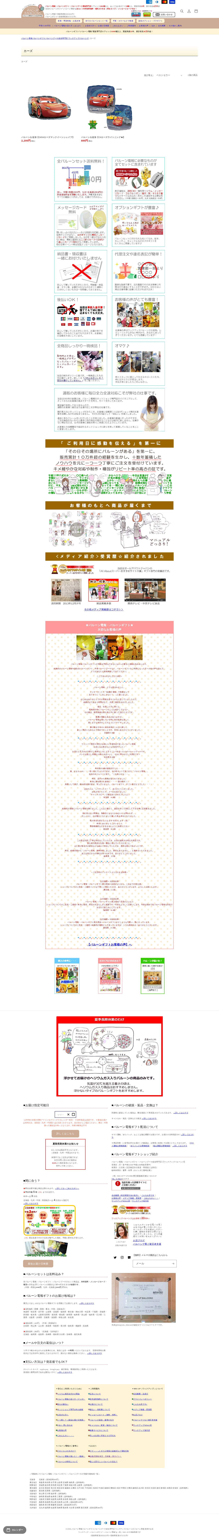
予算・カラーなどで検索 (123, 21)
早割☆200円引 (45, 26)
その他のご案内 (175, 26)
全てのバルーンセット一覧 (96, 21)
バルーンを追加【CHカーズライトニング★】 (103, 137)
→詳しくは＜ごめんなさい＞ (67, 1188)
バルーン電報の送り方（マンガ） (71, 1399)
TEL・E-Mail (117, 1179)
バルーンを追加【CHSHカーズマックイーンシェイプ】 (48, 137)
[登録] (173, 1263)
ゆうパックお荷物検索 (140, 1146)
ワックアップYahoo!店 (121, 1201)
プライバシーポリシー (142, 1399)
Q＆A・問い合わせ (64, 1425)
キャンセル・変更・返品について (104, 1425)
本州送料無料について (99, 1399)
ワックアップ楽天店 (140, 1201)
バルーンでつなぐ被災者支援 (145, 1420)
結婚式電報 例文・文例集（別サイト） (106, 1456)
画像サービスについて (99, 1430)
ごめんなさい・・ (151, 1198)
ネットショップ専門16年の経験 (70, 1409)
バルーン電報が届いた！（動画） (71, 1456)
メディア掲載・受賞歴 (132, 1198)
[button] (181, 11)
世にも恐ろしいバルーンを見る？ (104, 1461)
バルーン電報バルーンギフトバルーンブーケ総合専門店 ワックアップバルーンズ (55, 38)
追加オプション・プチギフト (150, 21)
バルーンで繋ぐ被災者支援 (147, 1244)
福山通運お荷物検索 (161, 1146)
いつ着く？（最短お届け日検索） (71, 1420)
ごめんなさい (118, 26)
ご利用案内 (131, 26)
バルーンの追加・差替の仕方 (102, 1420)
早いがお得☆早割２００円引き (103, 1435)
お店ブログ (139, 1240)
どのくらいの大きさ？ (66, 1451)
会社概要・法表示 (140, 1394)
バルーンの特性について (67, 1461)
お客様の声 (143, 26)
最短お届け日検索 (38, 1263)
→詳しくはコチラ (30, 1203)
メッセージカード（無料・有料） (104, 1415)
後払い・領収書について (100, 1409)
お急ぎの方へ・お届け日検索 (97, 26)
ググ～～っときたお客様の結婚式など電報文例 (109, 1451)
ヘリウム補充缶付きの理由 (68, 1394)
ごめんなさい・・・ (65, 1435)
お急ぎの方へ (62, 1415)
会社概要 (161, 26)
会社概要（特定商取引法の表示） (125, 1195)
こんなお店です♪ (140, 1404)
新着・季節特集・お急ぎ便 (69, 21)
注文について (95, 1394)
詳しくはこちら (65, 1133)
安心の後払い (62, 1404)
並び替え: (148, 75)
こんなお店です (147, 1195)
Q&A (153, 26)
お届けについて (96, 1404)
